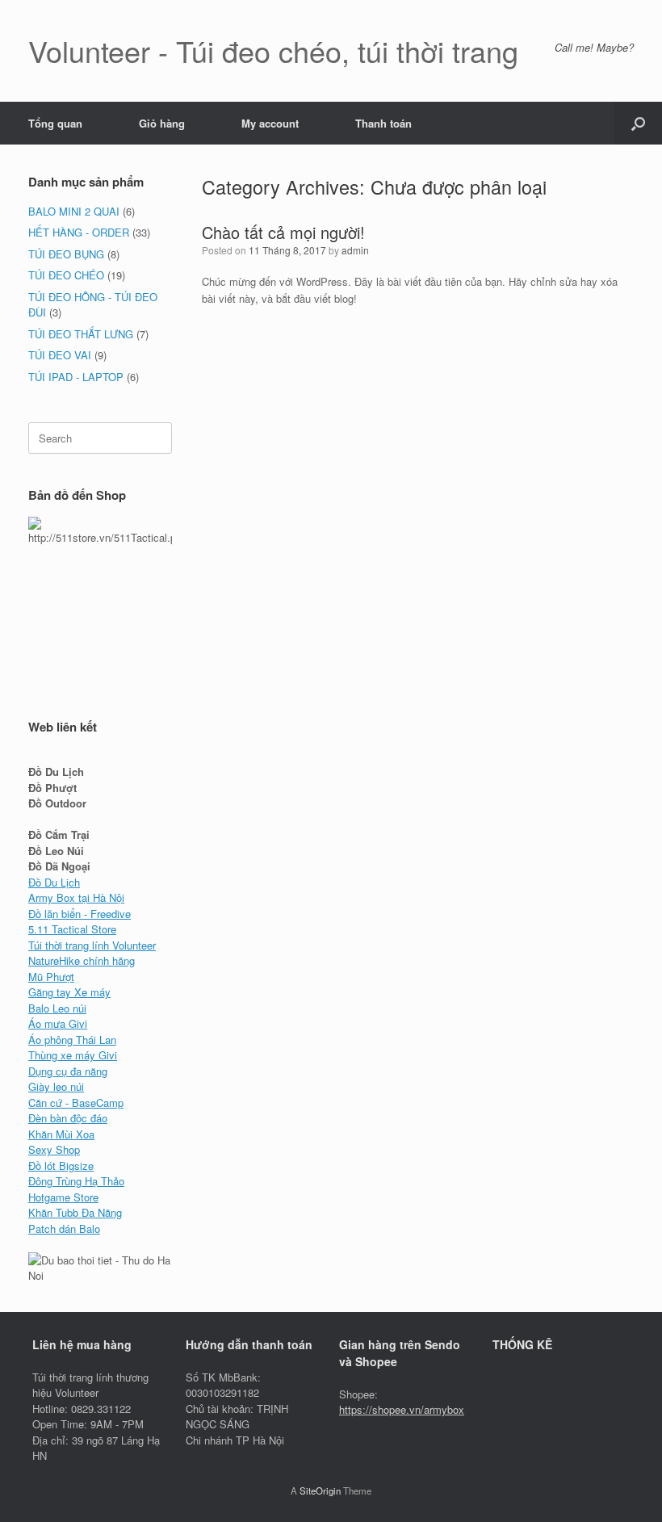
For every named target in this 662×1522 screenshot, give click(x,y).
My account (270, 123)
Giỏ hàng (162, 123)
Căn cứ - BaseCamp (76, 1102)
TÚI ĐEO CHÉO (66, 275)
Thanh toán (383, 123)
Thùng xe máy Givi (72, 1055)
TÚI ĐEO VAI (59, 355)
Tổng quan (55, 123)
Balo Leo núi (57, 1008)
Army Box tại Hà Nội (76, 897)
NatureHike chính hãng (81, 960)
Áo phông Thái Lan (72, 1039)
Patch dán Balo (64, 1228)
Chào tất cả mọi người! (283, 232)
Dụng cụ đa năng (67, 1071)
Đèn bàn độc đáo (67, 1118)
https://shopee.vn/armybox (401, 1409)
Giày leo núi (56, 1086)
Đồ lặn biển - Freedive (79, 913)
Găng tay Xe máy (69, 992)
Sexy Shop (54, 1149)
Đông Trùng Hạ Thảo (76, 1181)
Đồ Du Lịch (54, 882)
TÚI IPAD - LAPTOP (76, 376)
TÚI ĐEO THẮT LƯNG (80, 334)
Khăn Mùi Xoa (61, 1134)
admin (355, 250)
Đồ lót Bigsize (61, 1165)
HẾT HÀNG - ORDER (78, 232)
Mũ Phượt (51, 976)
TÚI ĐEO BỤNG (66, 254)
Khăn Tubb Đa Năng (75, 1212)
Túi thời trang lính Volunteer (92, 945)
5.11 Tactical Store (72, 929)
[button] (638, 123)
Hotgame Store (63, 1197)
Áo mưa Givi (57, 1023)
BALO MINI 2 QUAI (73, 211)
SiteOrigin (320, 1490)
